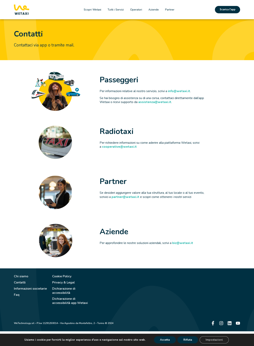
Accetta (165, 340)
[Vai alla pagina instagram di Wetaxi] (221, 323)
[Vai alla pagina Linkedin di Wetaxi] (229, 323)
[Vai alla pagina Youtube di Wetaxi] (238, 323)
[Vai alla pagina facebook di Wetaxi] (213, 323)
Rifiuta (187, 340)
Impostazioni (214, 340)
